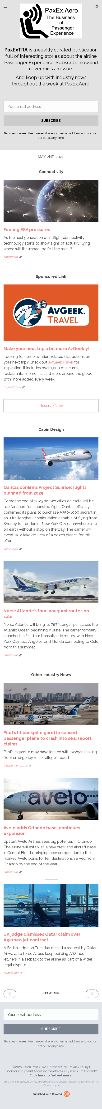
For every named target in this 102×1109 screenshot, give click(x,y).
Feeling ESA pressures (27, 229)
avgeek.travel (12, 387)
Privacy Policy (78, 1067)
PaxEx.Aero (77, 84)
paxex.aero (11, 256)
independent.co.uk (16, 765)
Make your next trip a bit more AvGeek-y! (46, 348)
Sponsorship (14, 1071)
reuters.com (11, 972)
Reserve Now (51, 405)
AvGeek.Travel (60, 362)
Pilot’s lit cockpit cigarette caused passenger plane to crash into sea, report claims (48, 738)
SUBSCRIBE (51, 121)
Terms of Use (57, 1067)
